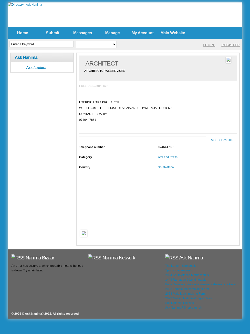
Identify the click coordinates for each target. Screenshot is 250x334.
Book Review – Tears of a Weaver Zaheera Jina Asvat (200, 284)
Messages (82, 33)
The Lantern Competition (181, 265)
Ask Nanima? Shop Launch (183, 307)
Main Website (172, 33)
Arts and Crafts (167, 157)
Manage (112, 33)
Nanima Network (119, 257)
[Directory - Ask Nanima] (25, 4)
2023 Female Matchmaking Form (187, 289)
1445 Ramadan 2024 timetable (186, 279)
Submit (52, 33)
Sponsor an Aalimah (178, 270)
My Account (143, 33)
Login (208, 45)
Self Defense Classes (179, 303)
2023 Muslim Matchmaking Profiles (188, 298)
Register (230, 45)
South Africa (166, 167)
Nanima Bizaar (40, 257)
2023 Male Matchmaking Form (185, 293)
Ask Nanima (26, 57)
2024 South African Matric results (187, 275)
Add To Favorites (222, 140)
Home (22, 33)
